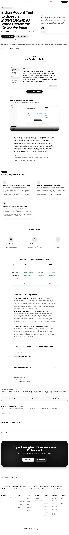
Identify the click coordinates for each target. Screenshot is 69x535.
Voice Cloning (20, 502)
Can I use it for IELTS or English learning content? (23, 367)
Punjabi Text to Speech (31, 488)
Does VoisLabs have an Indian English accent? (22, 356)
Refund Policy (63, 508)
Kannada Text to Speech (56, 486)
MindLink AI (62, 496)
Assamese (28, 510)
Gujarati (28, 511)
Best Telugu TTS (46, 505)
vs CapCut (45, 518)
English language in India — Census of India (21, 381)
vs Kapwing (45, 521)
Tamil (27, 499)
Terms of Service (63, 506)
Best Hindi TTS (46, 502)
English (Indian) (29, 507)
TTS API (36, 502)
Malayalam (28, 501)
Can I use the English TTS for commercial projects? (23, 360)
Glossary (45, 500)
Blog (36, 1)
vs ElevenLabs (46, 509)
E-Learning (15, 80)
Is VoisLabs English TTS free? (19, 352)
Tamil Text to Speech (32, 486)
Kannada (28, 502)
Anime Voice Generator (54, 511)
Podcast (14, 82)
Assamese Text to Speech (43, 488)
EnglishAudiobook (5, 477)
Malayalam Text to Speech (19, 486)
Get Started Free (28, 459)
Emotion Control (37, 496)
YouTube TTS (54, 502)
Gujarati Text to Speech (57, 488)
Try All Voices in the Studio (35, 91)
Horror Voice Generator (54, 499)
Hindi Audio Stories (55, 506)
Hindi (27, 496)
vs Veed (45, 520)
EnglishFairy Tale (14, 477)
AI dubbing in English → (5, 432)
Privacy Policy (63, 505)
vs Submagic (46, 523)
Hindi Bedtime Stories (55, 496)
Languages (32, 1)
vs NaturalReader (46, 514)
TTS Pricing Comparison (45, 497)
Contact (19, 508)
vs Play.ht (45, 515)
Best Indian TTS (46, 506)
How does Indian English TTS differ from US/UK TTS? (23, 363)
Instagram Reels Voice (55, 500)
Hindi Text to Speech (6, 486)
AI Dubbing (20, 504)
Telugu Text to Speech (44, 486)
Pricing (27, 1)
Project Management (38, 500)
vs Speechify (46, 512)
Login (60, 1)
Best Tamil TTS (46, 503)
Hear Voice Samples (21, 36)
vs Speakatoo (46, 517)
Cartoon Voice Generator (54, 514)
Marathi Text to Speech (19, 488)
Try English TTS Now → (8, 36)
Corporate (14, 78)
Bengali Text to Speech (7, 488)
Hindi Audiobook (54, 508)
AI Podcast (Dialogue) (21, 505)
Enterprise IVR (20, 507)
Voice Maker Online (55, 509)
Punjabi (28, 508)
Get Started (64, 1)
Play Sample (54, 85)
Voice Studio (22, 1)
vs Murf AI (45, 511)
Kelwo (62, 498)
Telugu (28, 498)
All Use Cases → (54, 518)
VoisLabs (5, 2)
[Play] (42, 28)
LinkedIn (11, 48)
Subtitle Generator (46, 499)
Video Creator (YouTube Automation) (38, 499)
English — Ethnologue (17, 383)
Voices (19, 499)
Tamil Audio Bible (55, 503)
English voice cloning (25, 423)
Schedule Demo (41, 459)
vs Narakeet (46, 508)
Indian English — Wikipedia (18, 379)
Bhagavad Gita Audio (55, 505)
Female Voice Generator (54, 516)
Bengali (28, 504)
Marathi (28, 505)
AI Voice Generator (21, 501)
